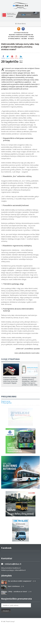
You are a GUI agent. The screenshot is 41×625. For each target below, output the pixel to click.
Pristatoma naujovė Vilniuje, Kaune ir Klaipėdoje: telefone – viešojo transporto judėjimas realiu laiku (30, 381)
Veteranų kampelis (14, 38)
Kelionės (24, 38)
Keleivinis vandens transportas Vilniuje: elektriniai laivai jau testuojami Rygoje (10, 380)
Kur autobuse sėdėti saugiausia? (19, 581)
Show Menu (21, 24)
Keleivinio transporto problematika (21, 34)
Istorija (31, 36)
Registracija (5, 401)
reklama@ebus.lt (13, 564)
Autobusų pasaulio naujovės (17, 36)
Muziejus (31, 38)
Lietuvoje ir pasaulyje (21, 32)
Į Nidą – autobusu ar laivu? (17, 591)
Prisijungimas (6, 403)
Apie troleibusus (14, 586)
